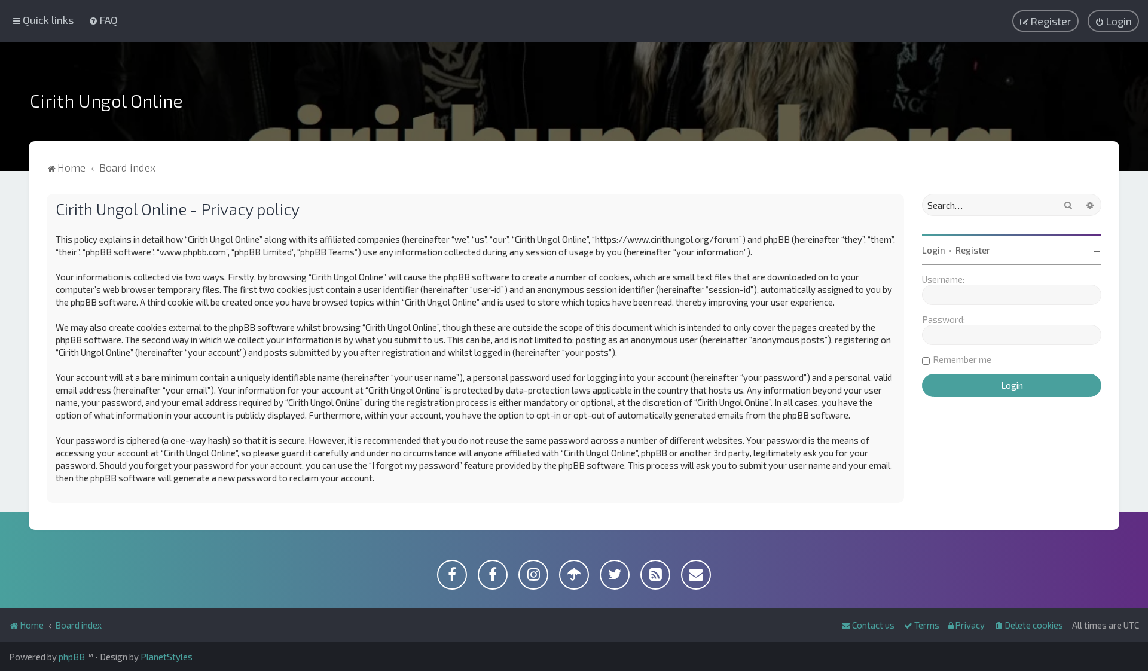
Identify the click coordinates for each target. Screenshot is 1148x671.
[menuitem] (103, 19)
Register (972, 250)
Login (933, 250)
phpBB (72, 656)
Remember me (962, 359)
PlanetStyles (167, 656)
